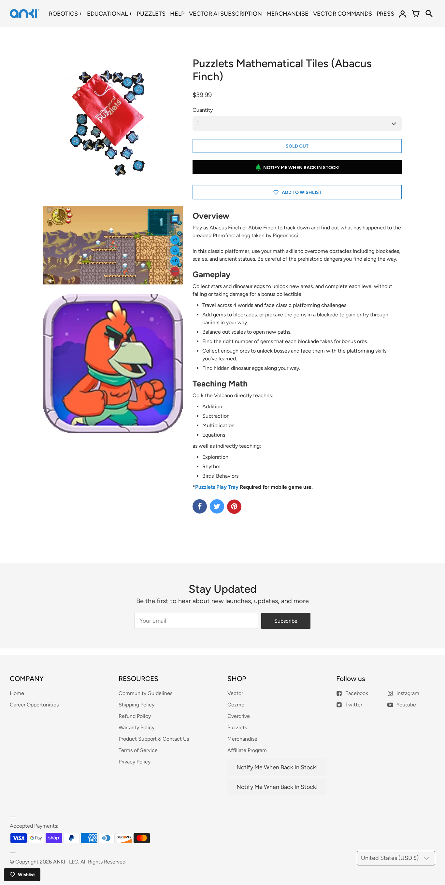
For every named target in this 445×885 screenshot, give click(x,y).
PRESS (385, 13)
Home (17, 693)
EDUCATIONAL (107, 13)
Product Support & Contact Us (154, 739)
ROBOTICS (63, 13)
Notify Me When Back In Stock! (301, 167)
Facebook (356, 693)
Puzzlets (237, 727)
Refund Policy (135, 716)
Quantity (203, 110)
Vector (235, 693)
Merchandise (242, 739)
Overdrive (238, 716)
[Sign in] (402, 14)
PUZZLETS (151, 13)
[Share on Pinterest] (234, 507)
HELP (177, 13)
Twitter (353, 705)
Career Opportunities (34, 705)
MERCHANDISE (287, 13)
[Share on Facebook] (200, 506)
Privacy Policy (135, 762)
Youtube (406, 705)
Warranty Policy (136, 727)
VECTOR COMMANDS (342, 13)
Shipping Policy (136, 705)
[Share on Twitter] (217, 506)
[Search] (428, 14)
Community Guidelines (145, 693)
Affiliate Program (247, 750)
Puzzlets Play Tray (216, 487)
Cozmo (235, 705)
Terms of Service (138, 750)
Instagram (407, 693)
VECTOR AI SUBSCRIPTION (225, 13)
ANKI (59, 862)
